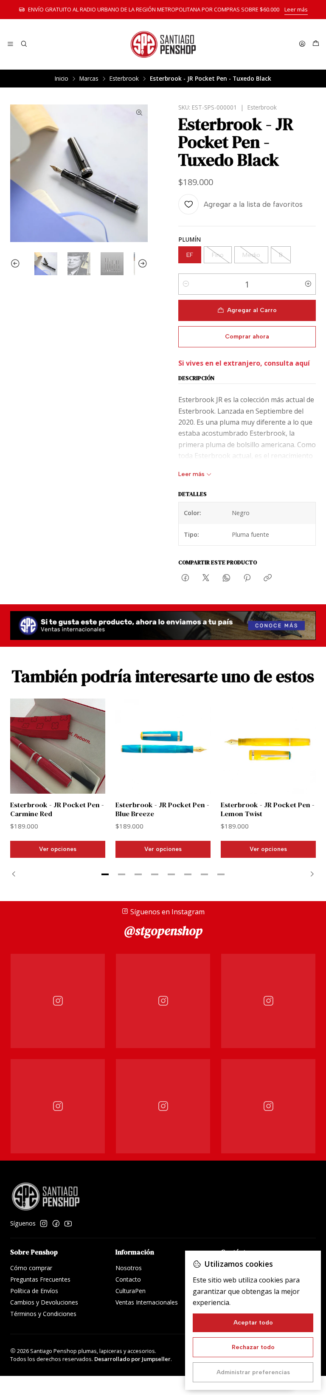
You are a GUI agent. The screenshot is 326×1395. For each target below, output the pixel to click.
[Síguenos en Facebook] (56, 1223)
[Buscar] (23, 44)
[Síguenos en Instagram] (43, 1223)
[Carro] (316, 44)
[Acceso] (302, 44)
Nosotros (128, 1268)
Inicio (61, 79)
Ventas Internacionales (146, 1302)
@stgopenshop (163, 930)
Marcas (88, 79)
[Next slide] (141, 263)
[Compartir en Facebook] (185, 578)
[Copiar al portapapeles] (268, 578)
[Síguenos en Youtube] (68, 1223)
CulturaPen (130, 1291)
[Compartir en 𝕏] (206, 578)
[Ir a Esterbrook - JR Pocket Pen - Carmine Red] (57, 746)
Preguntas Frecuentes (40, 1279)
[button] (105, 874)
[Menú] (10, 44)
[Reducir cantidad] (186, 284)
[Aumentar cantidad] (308, 284)
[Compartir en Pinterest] (247, 578)
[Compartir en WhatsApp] (226, 578)
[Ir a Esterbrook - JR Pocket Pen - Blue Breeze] (163, 746)
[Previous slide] (16, 263)
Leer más (296, 9)
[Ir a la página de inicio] (163, 44)
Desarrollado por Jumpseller (132, 1359)
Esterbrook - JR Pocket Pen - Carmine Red (57, 809)
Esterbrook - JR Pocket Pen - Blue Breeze (162, 809)
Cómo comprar (31, 1268)
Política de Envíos (34, 1291)
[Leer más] (163, 625)
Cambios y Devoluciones (44, 1302)
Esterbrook (124, 79)
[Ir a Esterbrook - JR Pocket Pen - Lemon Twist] (268, 746)
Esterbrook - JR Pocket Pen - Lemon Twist (268, 809)
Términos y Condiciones (43, 1314)
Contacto (128, 1279)
